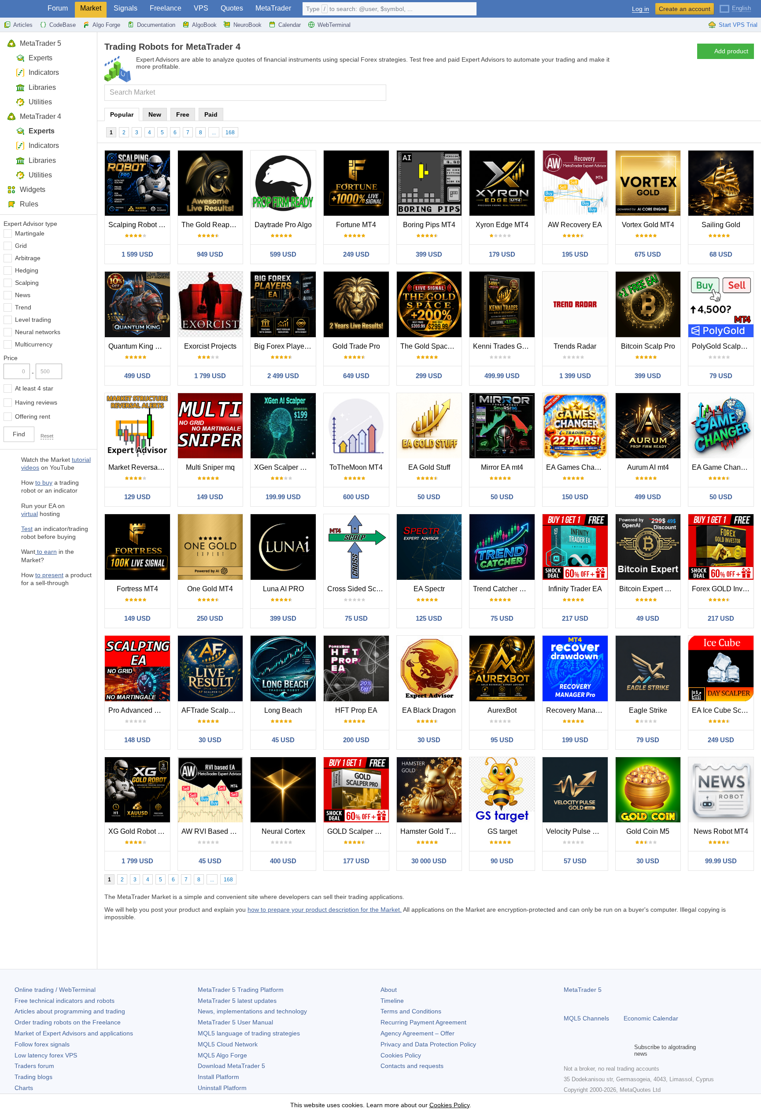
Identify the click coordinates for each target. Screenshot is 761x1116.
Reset (47, 435)
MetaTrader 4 (40, 116)
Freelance (165, 8)
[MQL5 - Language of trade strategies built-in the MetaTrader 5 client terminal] (21, 9)
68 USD (720, 254)
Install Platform (218, 1076)
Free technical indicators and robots (65, 1000)
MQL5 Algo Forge (222, 1055)
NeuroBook (247, 25)
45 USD (283, 740)
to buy (43, 482)
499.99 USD (502, 375)
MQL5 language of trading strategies (249, 1033)
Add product (731, 51)
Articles (23, 25)
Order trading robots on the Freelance (68, 1022)
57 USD (575, 861)
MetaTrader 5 (40, 43)
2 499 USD (283, 375)
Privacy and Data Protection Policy (428, 1044)
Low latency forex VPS (46, 1055)
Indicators (44, 72)
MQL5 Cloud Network (228, 1044)
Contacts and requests (411, 1065)
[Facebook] (569, 1050)
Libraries (42, 87)
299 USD (429, 375)
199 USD (575, 740)
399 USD (429, 254)
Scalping (27, 282)
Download (231, 1065)
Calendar (289, 25)
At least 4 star (34, 388)
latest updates (237, 1000)
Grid (21, 245)
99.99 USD (721, 861)
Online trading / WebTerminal (55, 989)
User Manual (235, 1022)
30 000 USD (429, 861)
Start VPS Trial (738, 25)
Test (27, 528)
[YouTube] (611, 1050)
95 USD (502, 740)
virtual (29, 513)
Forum (58, 8)
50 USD (428, 497)
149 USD (210, 497)
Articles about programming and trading (70, 1011)
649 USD (356, 375)
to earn (46, 551)
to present (49, 574)
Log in (640, 9)
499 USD (137, 375)
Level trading (33, 319)
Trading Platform (241, 989)
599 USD (283, 254)
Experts (40, 58)
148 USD (137, 740)
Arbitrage (28, 258)
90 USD (502, 861)
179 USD (502, 254)
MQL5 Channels (586, 1018)
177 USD (356, 861)
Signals (125, 8)
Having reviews (36, 402)
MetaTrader (273, 8)
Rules (29, 204)
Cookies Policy (400, 1055)
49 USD (647, 618)
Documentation (156, 25)
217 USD (575, 618)
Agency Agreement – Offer (417, 1033)
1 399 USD (575, 375)
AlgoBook (204, 25)
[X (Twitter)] (597, 1050)
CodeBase (62, 25)
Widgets (32, 189)
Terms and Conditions (410, 1011)
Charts (24, 1087)
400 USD (283, 861)
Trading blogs (33, 1076)
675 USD (648, 254)
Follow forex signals (42, 1044)
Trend (23, 307)
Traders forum (34, 1065)
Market (90, 8)
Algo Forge (106, 25)
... (214, 132)
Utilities (40, 102)
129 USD (137, 497)
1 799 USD (210, 375)
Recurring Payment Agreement (423, 1022)
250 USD (210, 618)
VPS (201, 8)
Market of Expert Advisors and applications (74, 1033)
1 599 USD (137, 254)
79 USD (720, 375)
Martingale (29, 233)
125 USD (429, 618)
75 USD (356, 618)
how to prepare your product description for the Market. (325, 909)
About (388, 989)
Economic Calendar (651, 1018)
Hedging (26, 270)
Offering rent (32, 416)
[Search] (378, 93)
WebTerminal (334, 25)
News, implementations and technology (252, 1011)
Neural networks (37, 331)
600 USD (356, 497)
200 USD (356, 740)
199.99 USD (283, 497)
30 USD (210, 740)
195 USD (575, 254)
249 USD (356, 254)
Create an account (684, 8)
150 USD (575, 497)
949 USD (210, 254)
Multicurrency (33, 344)
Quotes (232, 8)
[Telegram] (583, 1050)
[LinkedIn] (625, 1050)
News (22, 294)
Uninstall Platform (222, 1087)
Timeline (392, 1000)
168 (230, 132)
